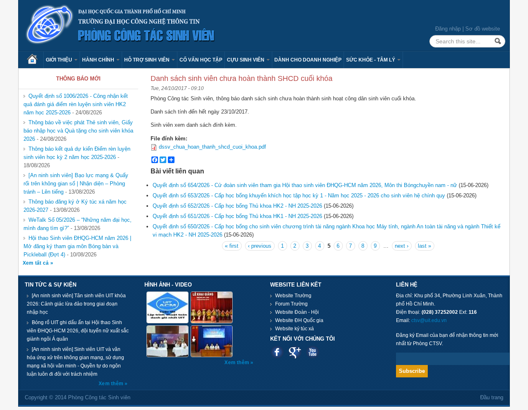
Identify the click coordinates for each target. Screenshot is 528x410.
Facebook (277, 352)
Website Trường (293, 296)
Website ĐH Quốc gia (299, 320)
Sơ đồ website (482, 29)
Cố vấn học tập (200, 60)
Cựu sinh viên (246, 60)
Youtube (312, 352)
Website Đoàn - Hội (297, 312)
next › (401, 246)
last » (424, 246)
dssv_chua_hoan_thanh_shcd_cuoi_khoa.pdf (212, 147)
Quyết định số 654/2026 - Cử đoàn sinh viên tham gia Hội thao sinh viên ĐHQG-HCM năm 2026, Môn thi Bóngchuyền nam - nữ (305, 185)
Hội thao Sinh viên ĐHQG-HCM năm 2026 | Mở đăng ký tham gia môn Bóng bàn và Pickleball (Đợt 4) (77, 246)
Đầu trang (491, 397)
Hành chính (99, 60)
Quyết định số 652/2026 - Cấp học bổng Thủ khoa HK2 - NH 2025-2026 (237, 206)
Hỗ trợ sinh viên (147, 60)
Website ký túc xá (294, 329)
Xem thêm (112, 383)
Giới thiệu (59, 60)
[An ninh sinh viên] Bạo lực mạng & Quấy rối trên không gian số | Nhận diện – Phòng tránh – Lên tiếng (76, 183)
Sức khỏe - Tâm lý (371, 60)
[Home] (120, 25)
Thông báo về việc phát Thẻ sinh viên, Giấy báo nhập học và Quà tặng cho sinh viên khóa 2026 (78, 130)
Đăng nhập (448, 29)
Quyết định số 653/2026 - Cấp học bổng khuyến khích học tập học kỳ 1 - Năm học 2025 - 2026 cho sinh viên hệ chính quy (299, 195)
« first (231, 246)
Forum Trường (291, 304)
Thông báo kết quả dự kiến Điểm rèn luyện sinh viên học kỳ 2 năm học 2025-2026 (77, 153)
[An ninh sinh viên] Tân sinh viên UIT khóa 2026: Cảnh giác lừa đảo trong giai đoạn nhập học (76, 304)
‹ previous (259, 246)
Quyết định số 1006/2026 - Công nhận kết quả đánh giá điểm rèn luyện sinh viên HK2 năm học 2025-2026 (76, 104)
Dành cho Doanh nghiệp (308, 60)
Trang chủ (35, 60)
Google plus (295, 352)
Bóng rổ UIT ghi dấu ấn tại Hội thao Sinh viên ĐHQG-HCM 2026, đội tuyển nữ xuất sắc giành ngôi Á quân (78, 331)
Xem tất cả (36, 263)
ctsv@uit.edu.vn (429, 320)
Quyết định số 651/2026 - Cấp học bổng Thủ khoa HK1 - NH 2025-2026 (237, 216)
